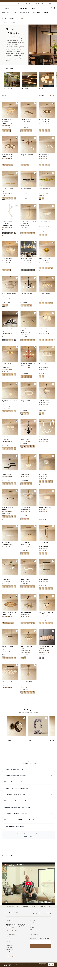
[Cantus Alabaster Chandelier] (10, 672)
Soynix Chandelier (44, 258)
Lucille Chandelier (26, 293)
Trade (19, 3)
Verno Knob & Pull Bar (13, 738)
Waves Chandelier (7, 329)
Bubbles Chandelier (26, 472)
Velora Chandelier (44, 293)
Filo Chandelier (43, 437)
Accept (51, 964)
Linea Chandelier (44, 154)
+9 (39, 270)
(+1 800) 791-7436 (10, 956)
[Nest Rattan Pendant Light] (10, 602)
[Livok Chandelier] (10, 249)
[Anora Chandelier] (29, 533)
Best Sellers (32, 925)
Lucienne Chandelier (27, 612)
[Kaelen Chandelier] (10, 533)
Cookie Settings (9, 949)
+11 (3, 413)
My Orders (8, 941)
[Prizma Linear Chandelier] (29, 249)
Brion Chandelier (7, 154)
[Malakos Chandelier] (47, 497)
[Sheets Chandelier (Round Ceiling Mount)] (29, 212)
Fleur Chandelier (44, 472)
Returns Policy (9, 951)
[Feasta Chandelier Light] (29, 567)
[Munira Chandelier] (10, 179)
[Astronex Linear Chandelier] (29, 319)
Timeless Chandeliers (11, 22)
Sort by (38, 95)
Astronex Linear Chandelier (25, 329)
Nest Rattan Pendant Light (10, 612)
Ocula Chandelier (7, 507)
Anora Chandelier (26, 542)
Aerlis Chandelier (26, 507)
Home (3, 22)
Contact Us (8, 936)
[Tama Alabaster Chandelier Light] (10, 390)
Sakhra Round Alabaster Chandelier (46, 613)
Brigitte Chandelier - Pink (28, 363)
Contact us (44, 3)
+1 (17, 198)
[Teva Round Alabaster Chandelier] (10, 110)
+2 (2, 235)
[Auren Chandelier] (29, 110)
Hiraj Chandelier (44, 329)
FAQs (7, 943)
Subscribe (40, 946)
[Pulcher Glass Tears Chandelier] (29, 672)
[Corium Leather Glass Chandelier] (29, 144)
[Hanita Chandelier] (47, 179)
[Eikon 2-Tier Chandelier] (10, 284)
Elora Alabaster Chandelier (43, 364)
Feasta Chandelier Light (28, 577)
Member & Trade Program (11, 930)
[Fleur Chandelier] (47, 462)
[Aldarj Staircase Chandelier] (47, 533)
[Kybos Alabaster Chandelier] (10, 212)
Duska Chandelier (44, 400)
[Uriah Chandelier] (29, 179)
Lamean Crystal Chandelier (6, 364)
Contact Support (27, 836)
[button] (54, 8)
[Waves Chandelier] (10, 319)
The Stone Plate (32, 738)
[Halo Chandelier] (10, 462)
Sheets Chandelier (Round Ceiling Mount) (28, 222)
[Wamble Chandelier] (47, 212)
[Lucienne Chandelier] (29, 602)
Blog (15, 3)
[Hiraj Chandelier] (47, 319)
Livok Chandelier (7, 258)
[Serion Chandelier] (47, 110)
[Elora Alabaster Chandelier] (47, 354)
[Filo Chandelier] (47, 427)
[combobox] (9, 8)
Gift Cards (32, 927)
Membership (37, 3)
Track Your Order (9, 939)
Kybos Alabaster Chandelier (7, 222)
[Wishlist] (48, 8)
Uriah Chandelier (26, 188)
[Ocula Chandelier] (10, 497)
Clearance (20, 18)
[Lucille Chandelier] (29, 284)
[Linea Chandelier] (47, 144)
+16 (21, 235)
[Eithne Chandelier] (47, 567)
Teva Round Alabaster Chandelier (8, 120)
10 (33, 698)
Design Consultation (27, 3)
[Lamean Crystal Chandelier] (10, 354)
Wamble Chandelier (44, 221)
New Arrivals (32, 922)
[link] (12, 698)
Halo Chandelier (7, 472)
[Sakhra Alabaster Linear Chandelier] (47, 637)
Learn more (35, 964)
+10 (3, 589)
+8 (39, 305)
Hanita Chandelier (44, 188)
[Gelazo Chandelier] (10, 637)
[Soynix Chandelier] (47, 249)
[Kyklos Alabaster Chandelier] (29, 390)
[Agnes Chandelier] (10, 427)
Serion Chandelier (44, 119)
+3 (2, 377)
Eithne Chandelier (44, 577)
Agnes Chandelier (7, 437)
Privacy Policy (9, 947)
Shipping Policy (9, 945)
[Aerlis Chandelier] (29, 497)
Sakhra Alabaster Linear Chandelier (46, 647)
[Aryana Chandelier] (10, 567)
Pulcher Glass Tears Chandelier (26, 682)
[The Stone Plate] (38, 726)
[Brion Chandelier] (10, 144)
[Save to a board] (17, 103)
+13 (3, 519)
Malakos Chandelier (45, 507)
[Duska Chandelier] (47, 390)
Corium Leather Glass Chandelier (27, 155)
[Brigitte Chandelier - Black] (29, 427)
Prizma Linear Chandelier (28, 258)
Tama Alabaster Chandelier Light (10, 401)
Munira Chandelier (7, 188)
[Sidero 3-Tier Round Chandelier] (29, 637)
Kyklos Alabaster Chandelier (26, 401)
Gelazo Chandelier (7, 646)
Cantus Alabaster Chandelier (7, 682)
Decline (43, 964)
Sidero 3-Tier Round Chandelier (26, 647)
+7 (35, 339)
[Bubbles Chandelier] (29, 462)
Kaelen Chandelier (7, 542)
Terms (7, 954)
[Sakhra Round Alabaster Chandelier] (47, 602)
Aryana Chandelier (7, 577)
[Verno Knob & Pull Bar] (16, 726)
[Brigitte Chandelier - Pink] (29, 354)
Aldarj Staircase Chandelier (43, 543)
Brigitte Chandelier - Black (28, 437)
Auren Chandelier (26, 119)
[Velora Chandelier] (47, 284)
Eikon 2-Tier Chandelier (9, 293)
